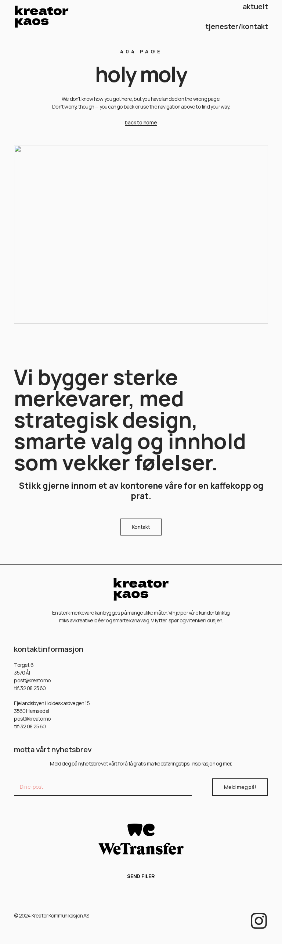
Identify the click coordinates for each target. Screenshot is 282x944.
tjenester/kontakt (236, 26)
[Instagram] (259, 921)
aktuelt (255, 6)
